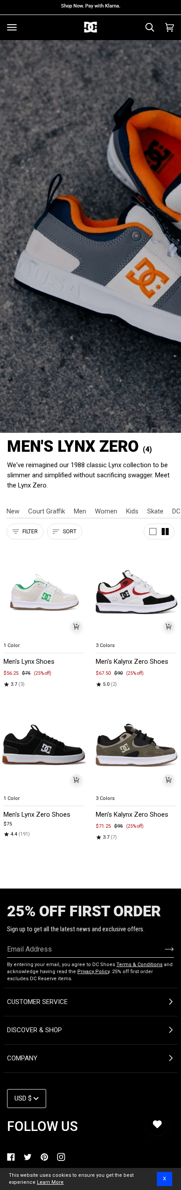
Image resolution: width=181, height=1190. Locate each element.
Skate (155, 511)
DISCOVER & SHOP (34, 1030)
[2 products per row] (165, 531)
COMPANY (22, 1058)
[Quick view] (76, 626)
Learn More (50, 1182)
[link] (11, 1157)
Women (106, 511)
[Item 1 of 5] (44, 592)
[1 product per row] (152, 531)
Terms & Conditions (139, 964)
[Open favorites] (157, 1124)
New (13, 511)
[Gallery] (44, 592)
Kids (132, 511)
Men (80, 511)
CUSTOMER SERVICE (37, 1002)
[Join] (162, 949)
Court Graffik (46, 511)
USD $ (23, 1098)
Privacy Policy (93, 971)
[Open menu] (12, 27)
